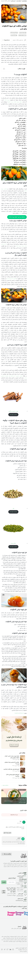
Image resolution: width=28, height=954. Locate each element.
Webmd (22, 713)
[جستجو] (25, 40)
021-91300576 (20, 896)
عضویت (4, 882)
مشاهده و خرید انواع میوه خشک (17, 217)
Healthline (17, 713)
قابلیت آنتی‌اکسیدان (11, 279)
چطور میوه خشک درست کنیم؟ (15, 102)
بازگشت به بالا (7, 854)
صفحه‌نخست (24, 1)
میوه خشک (6, 100)
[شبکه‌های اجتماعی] (13, 950)
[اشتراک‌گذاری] (24, 7)
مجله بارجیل (18, 1)
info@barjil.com (19, 900)
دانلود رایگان (3, 892)
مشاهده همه (5, 785)
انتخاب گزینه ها (13, 414)
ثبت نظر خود (13, 815)
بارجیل (20, 32)
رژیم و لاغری (13, 1)
